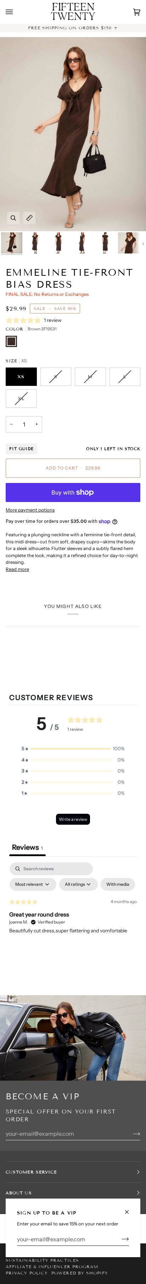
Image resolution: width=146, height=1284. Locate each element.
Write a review (73, 819)
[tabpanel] (73, 915)
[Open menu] (16, 12)
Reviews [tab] (27, 847)
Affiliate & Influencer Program (52, 1266)
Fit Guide (21, 448)
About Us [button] (19, 1192)
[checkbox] (118, 884)
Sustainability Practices (42, 1260)
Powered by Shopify (79, 1273)
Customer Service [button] (31, 1172)
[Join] (119, 1239)
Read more (17, 569)
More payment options (30, 510)
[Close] (129, 1209)
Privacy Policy (27, 1273)
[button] (73, 748)
